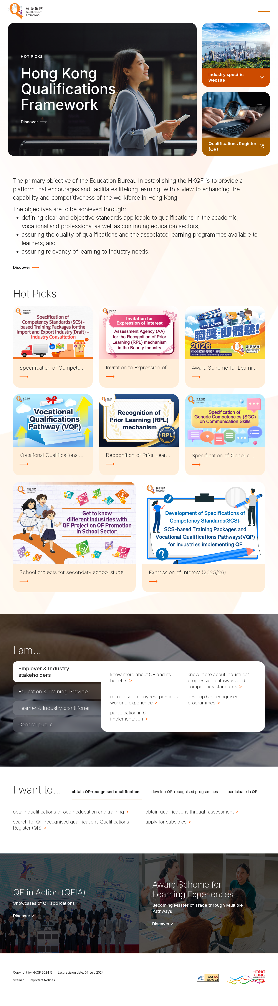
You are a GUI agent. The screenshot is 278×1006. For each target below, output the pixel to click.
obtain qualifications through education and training (69, 812)
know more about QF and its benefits (140, 677)
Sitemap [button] (19, 980)
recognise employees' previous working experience (144, 700)
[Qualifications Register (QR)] (236, 124)
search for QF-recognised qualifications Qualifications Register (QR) (71, 825)
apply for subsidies (167, 822)
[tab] (57, 671)
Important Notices (42, 980)
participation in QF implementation (129, 716)
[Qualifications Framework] (25, 11)
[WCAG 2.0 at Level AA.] (208, 977)
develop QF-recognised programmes (213, 700)
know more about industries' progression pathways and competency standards (218, 680)
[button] (264, 11)
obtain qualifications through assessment (190, 812)
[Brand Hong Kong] (246, 977)
